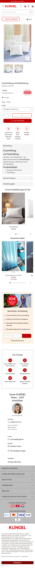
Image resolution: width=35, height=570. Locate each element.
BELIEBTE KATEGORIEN (10, 468)
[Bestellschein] (28, 6)
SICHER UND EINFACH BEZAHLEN (13, 474)
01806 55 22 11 (15, 422)
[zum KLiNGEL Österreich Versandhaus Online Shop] (12, 506)
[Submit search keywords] (30, 12)
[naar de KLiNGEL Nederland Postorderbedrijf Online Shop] (22, 506)
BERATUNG (5, 491)
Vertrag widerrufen (14, 462)
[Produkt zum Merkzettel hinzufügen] (22, 115)
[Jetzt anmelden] (26, 336)
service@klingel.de (16, 439)
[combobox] (17, 12)
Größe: (4, 105)
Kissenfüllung (13, 227)
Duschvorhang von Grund (13, 275)
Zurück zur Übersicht (11, 19)
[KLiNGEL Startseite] (10, 6)
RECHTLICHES (6, 480)
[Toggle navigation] (3, 6)
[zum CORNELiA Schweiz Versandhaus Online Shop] (17, 506)
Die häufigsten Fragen (18, 451)
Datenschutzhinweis (17, 340)
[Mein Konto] (21, 6)
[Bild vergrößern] (27, 58)
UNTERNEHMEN (7, 485)
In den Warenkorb (18, 121)
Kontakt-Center (15, 446)
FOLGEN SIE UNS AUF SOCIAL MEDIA (14, 496)
